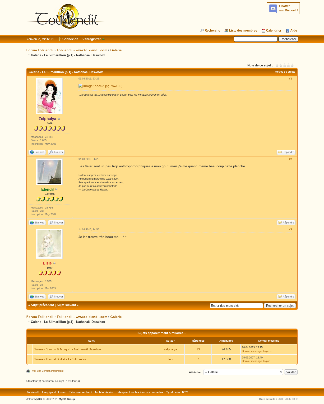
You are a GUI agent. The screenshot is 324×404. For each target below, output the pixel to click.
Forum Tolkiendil (40, 50)
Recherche (212, 30)
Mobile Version (104, 392)
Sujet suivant (66, 305)
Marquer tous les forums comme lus (140, 392)
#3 (290, 229)
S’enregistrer (91, 39)
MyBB (38, 399)
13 (198, 349)
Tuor (170, 359)
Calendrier (273, 30)
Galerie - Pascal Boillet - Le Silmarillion (60, 359)
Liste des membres (243, 30)
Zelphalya (170, 349)
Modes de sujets (285, 71)
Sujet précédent (42, 305)
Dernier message (252, 351)
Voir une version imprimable (48, 370)
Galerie (116, 50)
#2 (290, 159)
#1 (290, 78)
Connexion (70, 39)
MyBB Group (67, 399)
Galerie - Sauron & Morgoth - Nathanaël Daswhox (67, 349)
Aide (293, 30)
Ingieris (267, 351)
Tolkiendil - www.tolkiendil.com (82, 50)
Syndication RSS (177, 392)
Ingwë (266, 361)
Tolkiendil (33, 392)
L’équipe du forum (53, 392)
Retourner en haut (80, 392)
